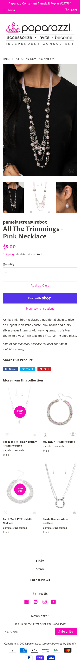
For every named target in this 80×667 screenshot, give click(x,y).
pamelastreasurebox (39, 643)
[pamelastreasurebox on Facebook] (26, 602)
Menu (11, 10)
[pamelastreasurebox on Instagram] (44, 602)
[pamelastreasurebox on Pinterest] (35, 602)
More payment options (40, 308)
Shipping (8, 254)
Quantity (8, 264)
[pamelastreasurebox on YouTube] (53, 602)
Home (6, 59)
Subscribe (66, 632)
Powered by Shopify (64, 643)
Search (40, 569)
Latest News (40, 580)
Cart (73, 10)
